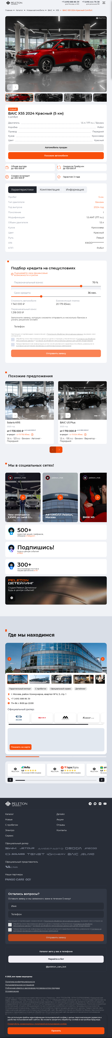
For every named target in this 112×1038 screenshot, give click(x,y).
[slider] (81, 286)
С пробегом (11, 825)
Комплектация (50, 189)
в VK (36, 570)
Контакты (62, 830)
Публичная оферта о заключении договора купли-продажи (32, 988)
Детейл (61, 814)
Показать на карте (20, 747)
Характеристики (22, 189)
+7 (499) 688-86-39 (70, 2)
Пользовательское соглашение (19, 985)
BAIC (50, 10)
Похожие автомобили (56, 155)
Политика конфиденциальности (20, 982)
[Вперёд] (101, 780)
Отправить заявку (56, 353)
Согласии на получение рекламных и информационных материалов (43, 346)
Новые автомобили (35, 10)
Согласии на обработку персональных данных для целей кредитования (64, 341)
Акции (60, 819)
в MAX (20, 553)
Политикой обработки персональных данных (65, 334)
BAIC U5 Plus (67, 422)
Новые (9, 819)
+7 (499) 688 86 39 (20, 698)
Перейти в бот (56, 959)
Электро (9, 830)
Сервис (9, 835)
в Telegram (30, 536)
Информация (75, 189)
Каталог (19, 10)
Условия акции (12, 991)
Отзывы (61, 825)
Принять (56, 1030)
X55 (57, 10)
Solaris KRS (13, 422)
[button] (32, 434)
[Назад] (10, 780)
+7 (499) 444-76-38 (90, 2)
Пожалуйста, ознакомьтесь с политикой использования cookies (37, 1024)
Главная (8, 10)
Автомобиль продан (56, 147)
